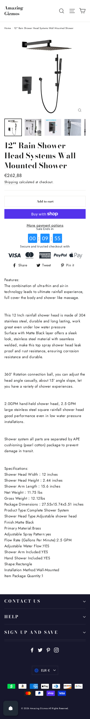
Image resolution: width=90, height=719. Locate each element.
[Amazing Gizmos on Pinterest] (48, 649)
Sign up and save (31, 632)
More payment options (45, 225)
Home (7, 28)
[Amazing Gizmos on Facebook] (32, 649)
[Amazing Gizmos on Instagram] (56, 649)
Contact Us (22, 601)
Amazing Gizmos (13, 11)
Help (11, 617)
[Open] (10, 708)
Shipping (11, 182)
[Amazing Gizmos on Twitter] (40, 649)
